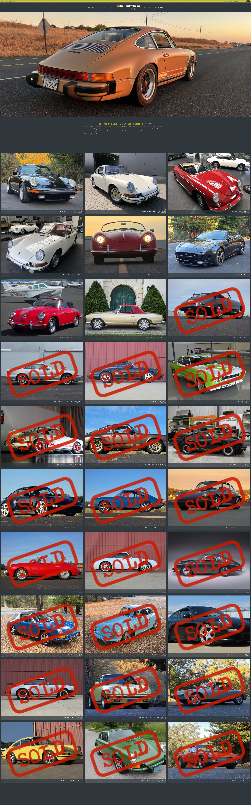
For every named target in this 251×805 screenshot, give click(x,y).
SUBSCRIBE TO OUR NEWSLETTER (9, 1)
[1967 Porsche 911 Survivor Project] (125, 499)
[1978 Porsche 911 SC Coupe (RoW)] (125, 436)
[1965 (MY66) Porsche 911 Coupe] (42, 246)
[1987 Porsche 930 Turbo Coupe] (42, 689)
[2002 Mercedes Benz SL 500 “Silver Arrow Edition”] (42, 373)
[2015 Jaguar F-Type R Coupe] (209, 246)
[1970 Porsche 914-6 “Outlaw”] (209, 752)
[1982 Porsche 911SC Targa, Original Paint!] (42, 183)
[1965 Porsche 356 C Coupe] (125, 626)
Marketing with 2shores (107, 7)
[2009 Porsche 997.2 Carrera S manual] (209, 626)
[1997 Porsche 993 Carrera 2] (125, 562)
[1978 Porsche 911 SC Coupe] (125, 373)
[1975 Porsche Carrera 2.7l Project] (209, 436)
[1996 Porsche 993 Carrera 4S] (42, 499)
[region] (125, 64)
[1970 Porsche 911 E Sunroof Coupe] (42, 752)
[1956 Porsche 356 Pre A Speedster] (125, 246)
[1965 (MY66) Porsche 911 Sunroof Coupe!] (125, 183)
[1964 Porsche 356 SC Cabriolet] (209, 309)
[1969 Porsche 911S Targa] (42, 626)
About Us (147, 7)
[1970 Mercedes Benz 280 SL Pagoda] (125, 309)
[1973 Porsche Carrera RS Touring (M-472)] (42, 436)
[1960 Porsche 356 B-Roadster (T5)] (42, 562)
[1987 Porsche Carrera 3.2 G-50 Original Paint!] (125, 689)
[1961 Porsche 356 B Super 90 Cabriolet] (42, 309)
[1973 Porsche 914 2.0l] (209, 689)
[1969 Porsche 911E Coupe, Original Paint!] (209, 499)
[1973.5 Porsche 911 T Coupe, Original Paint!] (125, 752)
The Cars (91, 7)
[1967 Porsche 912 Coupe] (209, 562)
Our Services (158, 7)
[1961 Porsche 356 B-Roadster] (209, 183)
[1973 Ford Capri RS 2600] (209, 373)
